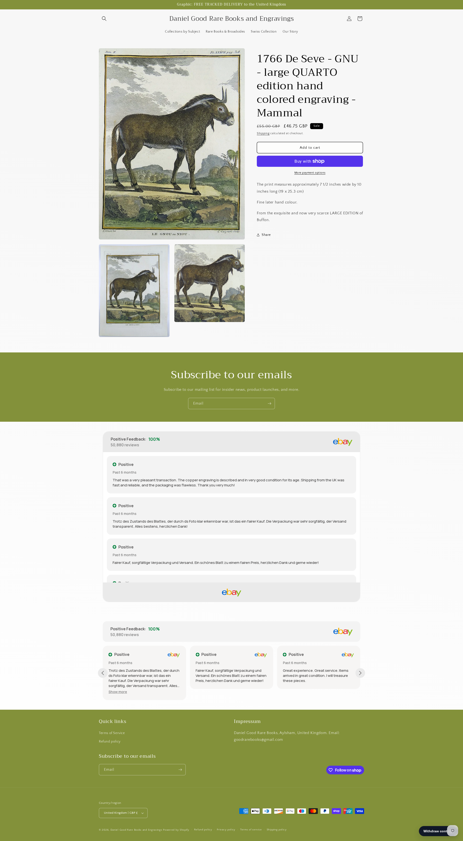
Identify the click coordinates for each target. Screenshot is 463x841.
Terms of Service (112, 733)
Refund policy (110, 741)
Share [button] (266, 235)
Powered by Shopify (176, 829)
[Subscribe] (269, 403)
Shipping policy (277, 829)
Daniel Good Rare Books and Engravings (136, 829)
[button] (104, 18)
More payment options (310, 172)
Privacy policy (226, 829)
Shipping (263, 133)
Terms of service (251, 829)
